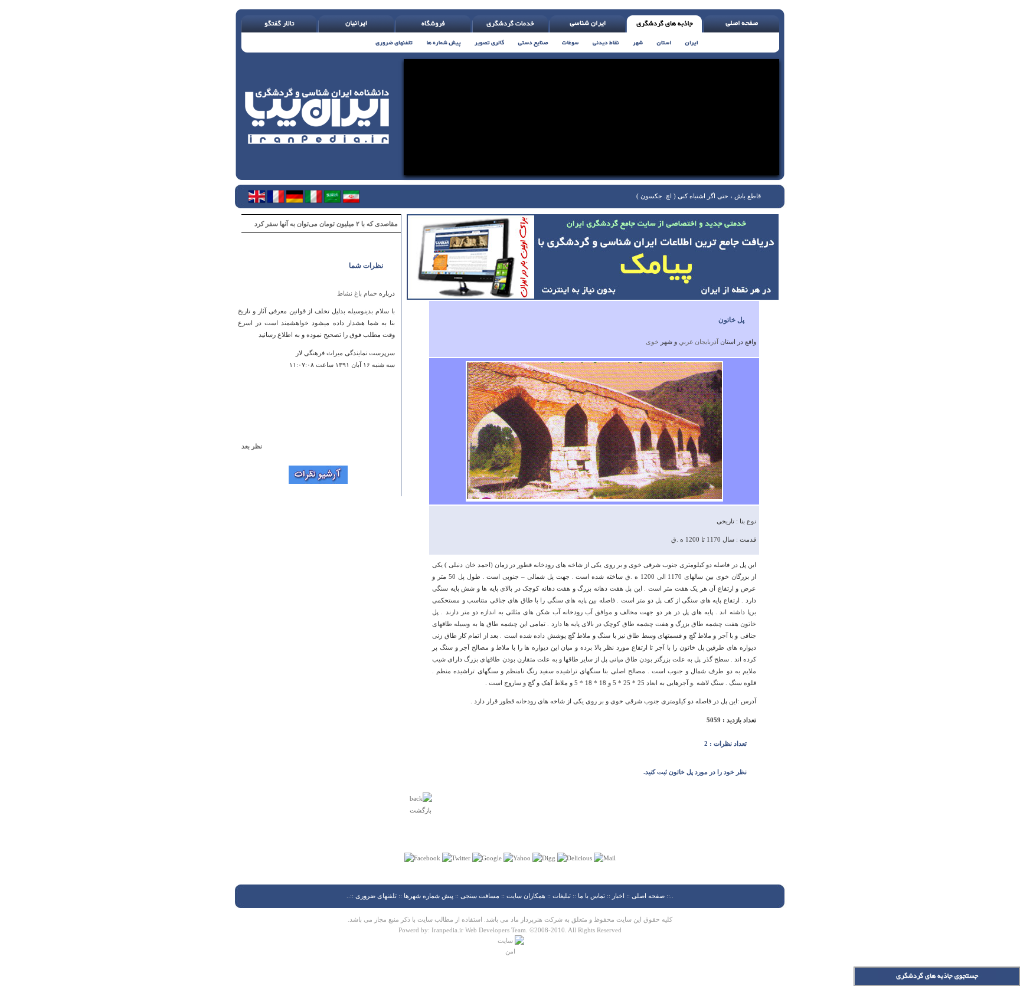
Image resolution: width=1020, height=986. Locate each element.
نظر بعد (257, 446)
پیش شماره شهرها (428, 895)
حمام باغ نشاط (357, 293)
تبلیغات (561, 895)
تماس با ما (592, 895)
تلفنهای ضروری (376, 895)
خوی (652, 341)
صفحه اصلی (648, 895)
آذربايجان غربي (698, 341)
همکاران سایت (525, 895)
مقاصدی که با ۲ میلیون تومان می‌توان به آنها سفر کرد (326, 223)
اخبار (618, 895)
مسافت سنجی (479, 895)
